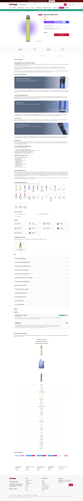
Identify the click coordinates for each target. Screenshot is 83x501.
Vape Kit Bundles (29, 480)
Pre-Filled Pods (38, 7)
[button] (46, 17)
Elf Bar (19, 12)
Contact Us (44, 484)
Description (23, 56)
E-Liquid (32, 7)
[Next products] (68, 463)
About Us (43, 483)
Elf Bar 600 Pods (31, 136)
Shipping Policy (35, 495)
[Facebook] (10, 489)
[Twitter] (14, 489)
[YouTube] (16, 489)
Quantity (45, 32)
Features (41, 56)
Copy (64, 22)
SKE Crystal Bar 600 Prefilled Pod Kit (50, 335)
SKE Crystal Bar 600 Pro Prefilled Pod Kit (41, 467)
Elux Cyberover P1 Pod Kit (63, 466)
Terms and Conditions (12, 495)
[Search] (65, 4)
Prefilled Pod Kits (21, 7)
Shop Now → (52, 1)
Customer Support (45, 485)
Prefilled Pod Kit (35, 114)
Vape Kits (14, 7)
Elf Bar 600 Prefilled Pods (35, 239)
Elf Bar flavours (25, 67)
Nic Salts (27, 7)
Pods (26, 487)
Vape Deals (61, 7)
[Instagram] (12, 489)
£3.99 (41, 388)
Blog (43, 480)
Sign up (70, 484)
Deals (27, 489)
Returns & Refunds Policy (27, 495)
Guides (43, 481)
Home (10, 12)
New (10, 7)
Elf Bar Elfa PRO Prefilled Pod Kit (30, 467)
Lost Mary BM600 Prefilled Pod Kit (37, 335)
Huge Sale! (67, 7)
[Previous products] (15, 463)
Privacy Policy (20, 495)
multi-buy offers (12, 486)
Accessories (55, 7)
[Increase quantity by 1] (52, 34)
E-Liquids (27, 481)
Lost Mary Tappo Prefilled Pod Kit (18, 467)
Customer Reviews (45, 487)
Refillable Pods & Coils (47, 7)
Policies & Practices (45, 488)
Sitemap (43, 489)
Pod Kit (25, 90)
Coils (26, 488)
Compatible (60, 56)
